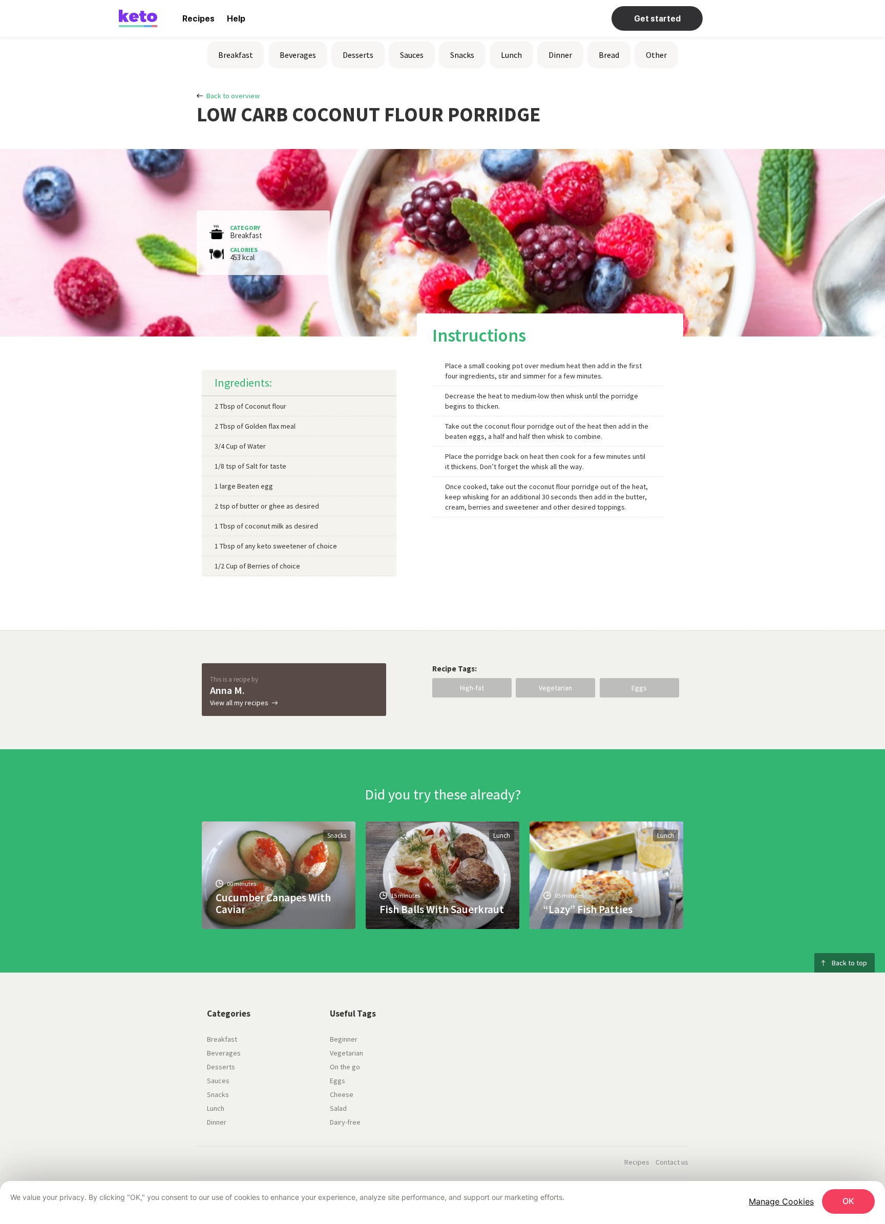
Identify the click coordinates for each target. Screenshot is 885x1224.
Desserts (358, 55)
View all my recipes (239, 702)
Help (236, 19)
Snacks (462, 55)
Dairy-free (345, 1122)
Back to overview (233, 95)
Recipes (198, 19)
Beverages (298, 55)
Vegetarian (555, 687)
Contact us (672, 1162)
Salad (338, 1108)
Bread (609, 55)
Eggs (639, 687)
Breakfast (235, 55)
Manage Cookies (781, 1201)
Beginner (343, 1039)
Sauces (412, 55)
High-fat (472, 687)
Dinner (560, 55)
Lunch (511, 55)
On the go (345, 1066)
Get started (657, 19)
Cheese (341, 1094)
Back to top (849, 962)
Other (656, 55)
